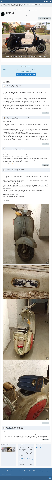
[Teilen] (50, 18)
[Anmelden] (47, 1)
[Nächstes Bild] (47, 40)
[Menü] (50, 1)
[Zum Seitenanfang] (50, 478)
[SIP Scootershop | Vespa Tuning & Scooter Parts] (26, 10)
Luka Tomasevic (9, 170)
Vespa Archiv (39, 447)
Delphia (7, 86)
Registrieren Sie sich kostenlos (33, 69)
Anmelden (19, 74)
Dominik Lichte (8, 428)
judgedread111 (8, 149)
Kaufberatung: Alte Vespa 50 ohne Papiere (15, 169)
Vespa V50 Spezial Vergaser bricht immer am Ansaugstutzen (19, 117)
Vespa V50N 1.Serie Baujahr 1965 (13, 85)
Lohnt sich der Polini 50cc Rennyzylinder (15, 427)
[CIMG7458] (4, 449)
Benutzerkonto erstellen (29, 74)
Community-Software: (26, 478)
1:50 (43, 185)
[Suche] (44, 1)
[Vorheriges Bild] (4, 40)
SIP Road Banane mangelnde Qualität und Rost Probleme (18, 148)
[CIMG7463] (9, 449)
